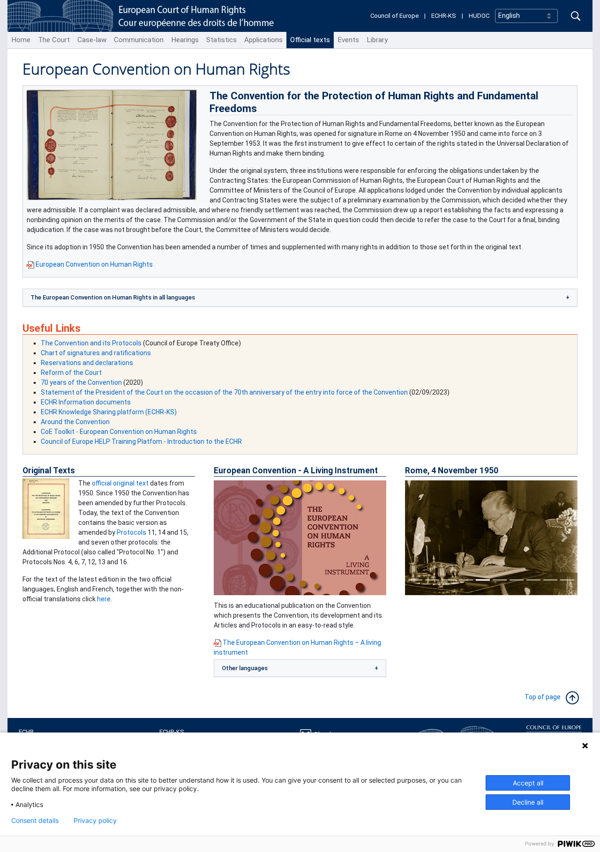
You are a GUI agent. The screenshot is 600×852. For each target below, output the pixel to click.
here (104, 599)
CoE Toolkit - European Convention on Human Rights (119, 431)
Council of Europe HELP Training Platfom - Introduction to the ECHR (141, 441)
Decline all (527, 802)
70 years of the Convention (81, 382)
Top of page (545, 697)
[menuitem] (21, 40)
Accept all (528, 783)
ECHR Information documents (86, 402)
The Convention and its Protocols (91, 343)
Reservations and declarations (87, 362)
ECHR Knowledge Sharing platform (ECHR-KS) (109, 412)
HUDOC (479, 15)
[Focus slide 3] (449, 580)
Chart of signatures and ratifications (96, 353)
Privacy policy (95, 820)
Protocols (131, 532)
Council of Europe (394, 15)
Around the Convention (75, 422)
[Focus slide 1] (415, 580)
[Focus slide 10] (567, 580)
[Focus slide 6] (500, 580)
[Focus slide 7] (517, 580)
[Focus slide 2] (432, 580)
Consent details (35, 820)
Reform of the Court (71, 372)
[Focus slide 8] (533, 580)
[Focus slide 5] (483, 580)
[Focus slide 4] (466, 580)
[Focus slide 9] (550, 580)
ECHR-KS (443, 15)
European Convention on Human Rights (94, 264)
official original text (120, 483)
